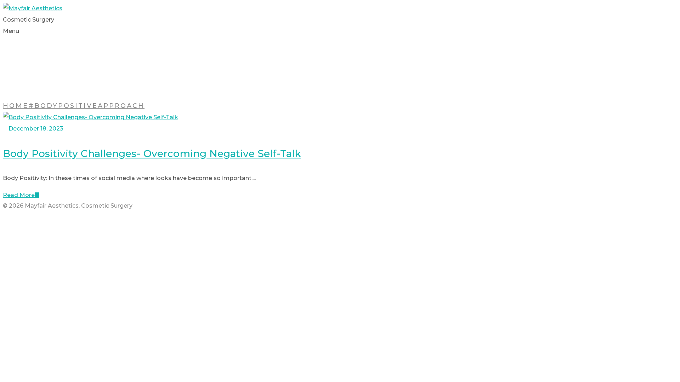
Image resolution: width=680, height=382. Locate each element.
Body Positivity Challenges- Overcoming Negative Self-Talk (152, 153)
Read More (19, 195)
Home (15, 106)
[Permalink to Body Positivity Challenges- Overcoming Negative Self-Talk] (90, 117)
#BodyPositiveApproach (86, 106)
